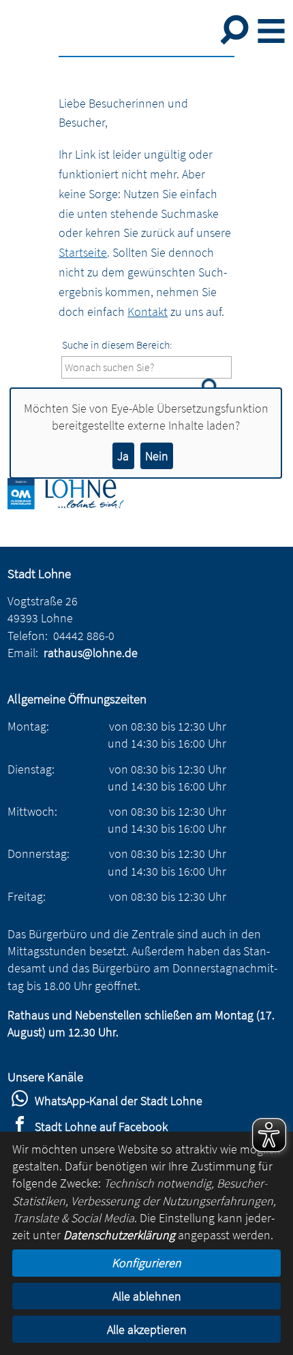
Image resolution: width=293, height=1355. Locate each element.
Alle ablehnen (146, 1296)
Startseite (83, 252)
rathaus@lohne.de (91, 652)
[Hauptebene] (75, 505)
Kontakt (147, 311)
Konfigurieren (146, 1263)
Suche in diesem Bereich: (117, 344)
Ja (123, 456)
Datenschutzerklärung (119, 1235)
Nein (156, 456)
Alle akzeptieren (147, 1329)
